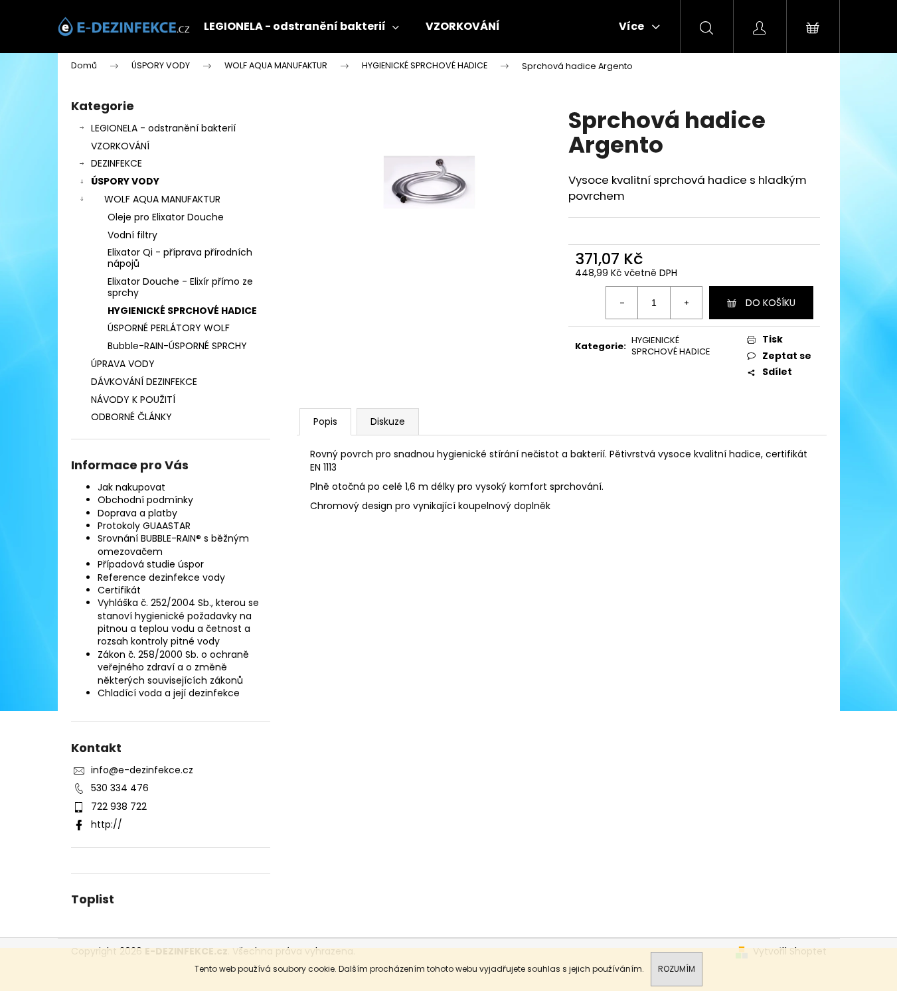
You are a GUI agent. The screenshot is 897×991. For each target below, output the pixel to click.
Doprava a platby (137, 513)
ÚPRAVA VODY (123, 363)
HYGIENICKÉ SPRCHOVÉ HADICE (182, 310)
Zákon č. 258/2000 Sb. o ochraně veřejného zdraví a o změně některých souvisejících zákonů (173, 667)
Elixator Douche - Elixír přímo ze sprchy (180, 287)
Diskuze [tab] (387, 421)
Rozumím (676, 968)
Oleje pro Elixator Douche (166, 217)
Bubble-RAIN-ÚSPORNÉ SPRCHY (177, 345)
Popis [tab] (325, 421)
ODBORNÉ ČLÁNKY (131, 416)
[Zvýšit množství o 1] (686, 303)
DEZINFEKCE (116, 163)
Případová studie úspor (151, 564)
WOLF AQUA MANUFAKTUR (162, 199)
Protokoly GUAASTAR (144, 525)
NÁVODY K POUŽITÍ (133, 399)
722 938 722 (119, 806)
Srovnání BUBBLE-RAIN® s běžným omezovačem (173, 545)
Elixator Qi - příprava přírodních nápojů (180, 258)
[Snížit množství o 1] (622, 303)
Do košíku (770, 302)
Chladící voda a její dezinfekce (169, 693)
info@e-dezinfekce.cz (142, 770)
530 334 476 (120, 788)
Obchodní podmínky (145, 499)
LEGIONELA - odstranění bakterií (163, 128)
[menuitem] (301, 26)
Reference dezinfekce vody (161, 577)
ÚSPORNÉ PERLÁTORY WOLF (169, 328)
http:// (106, 824)
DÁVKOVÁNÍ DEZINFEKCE (144, 381)
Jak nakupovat (131, 487)
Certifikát (119, 590)
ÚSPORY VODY (125, 181)
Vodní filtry (132, 235)
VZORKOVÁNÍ (120, 146)
